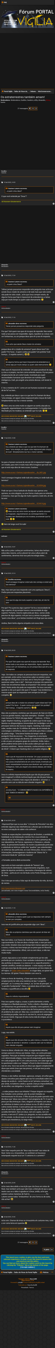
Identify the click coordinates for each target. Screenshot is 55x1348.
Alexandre (41, 100)
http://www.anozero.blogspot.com (13, 888)
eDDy (36, 100)
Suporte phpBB (32, 1285)
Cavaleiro (30, 100)
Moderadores (15, 100)
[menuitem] (4, 2)
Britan (48, 100)
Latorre (3, 306)
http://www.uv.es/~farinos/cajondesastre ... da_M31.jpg (23, 472)
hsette (3, 102)
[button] (29, 108)
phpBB (20, 1282)
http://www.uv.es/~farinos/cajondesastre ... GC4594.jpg (23, 485)
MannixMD (33, 1279)
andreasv (4, 536)
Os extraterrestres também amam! (23, 97)
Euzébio (23, 100)
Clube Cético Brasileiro (21, 971)
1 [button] (32, 108)
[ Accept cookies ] (27, 1267)
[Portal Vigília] (27, 18)
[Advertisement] (27, 59)
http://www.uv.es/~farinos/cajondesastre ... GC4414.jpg (23, 503)
